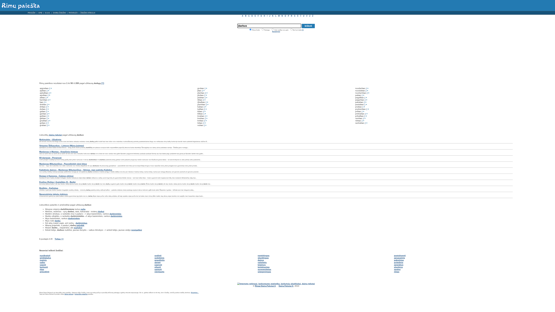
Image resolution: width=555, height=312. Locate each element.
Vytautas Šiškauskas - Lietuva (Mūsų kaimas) (61, 145)
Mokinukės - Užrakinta (50, 139)
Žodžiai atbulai (87, 13)
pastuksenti (400, 255)
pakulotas (399, 260)
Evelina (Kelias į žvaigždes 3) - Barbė (57, 182)
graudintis (160, 260)
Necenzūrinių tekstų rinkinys (53, 194)
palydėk (80, 225)
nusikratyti (45, 255)
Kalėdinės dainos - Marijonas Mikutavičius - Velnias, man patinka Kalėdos (75, 170)
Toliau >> (59, 239)
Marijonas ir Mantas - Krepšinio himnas (58, 152)
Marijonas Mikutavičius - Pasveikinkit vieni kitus (63, 164)
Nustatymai (276, 31)
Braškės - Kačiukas (48, 188)
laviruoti (44, 267)
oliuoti (158, 267)
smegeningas (264, 272)
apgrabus (398, 265)
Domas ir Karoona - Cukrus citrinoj (56, 176)
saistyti (158, 269)
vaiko (42, 262)
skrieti (158, 262)
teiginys (262, 265)
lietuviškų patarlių (81, 294)
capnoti (158, 265)
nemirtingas (263, 255)
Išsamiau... (195, 292)
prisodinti (44, 272)
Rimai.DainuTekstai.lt (265, 286)
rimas (396, 272)
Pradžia (32, 13)
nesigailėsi (136, 230)
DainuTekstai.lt (286, 286)
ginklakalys (45, 258)
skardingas (263, 258)
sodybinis (159, 258)
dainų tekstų (68, 294)
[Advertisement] (63, 57)
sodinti (158, 255)
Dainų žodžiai (59, 13)
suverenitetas (264, 269)
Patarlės (73, 13)
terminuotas (264, 267)
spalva (397, 269)
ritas (42, 269)
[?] (303, 30)
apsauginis (399, 258)
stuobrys (398, 267)
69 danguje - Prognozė (50, 158)
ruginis (43, 260)
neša (83, 209)
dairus (261, 260)
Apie (40, 13)
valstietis (262, 262)
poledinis (398, 262)
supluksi (78, 227)
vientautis (159, 272)
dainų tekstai (55, 135)
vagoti (43, 265)
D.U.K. (47, 13)
